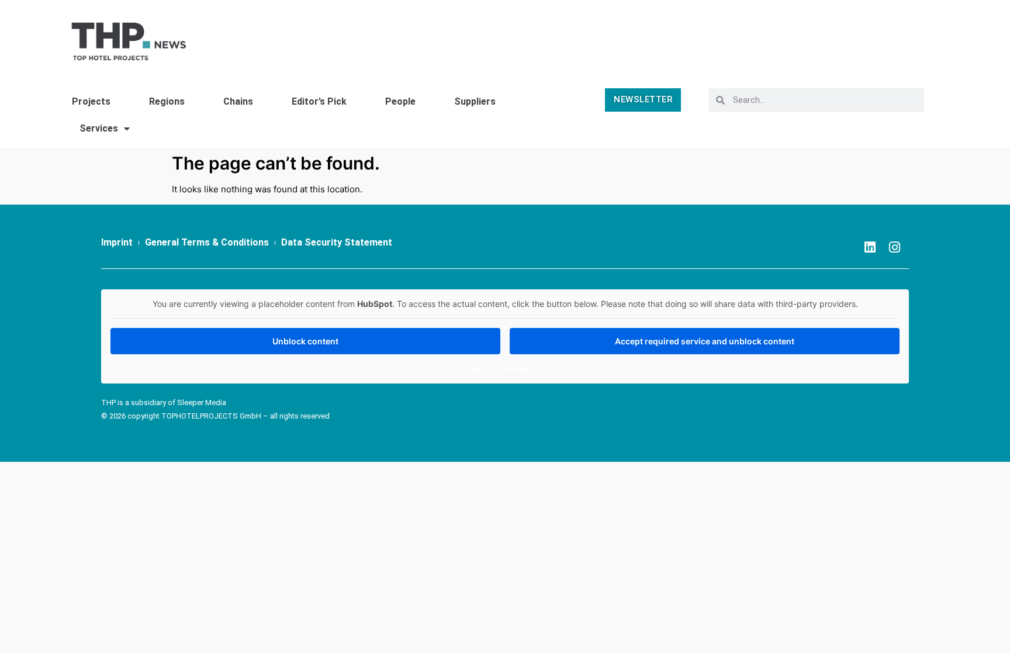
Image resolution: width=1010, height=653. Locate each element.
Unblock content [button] (305, 341)
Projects (91, 101)
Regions (167, 101)
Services (98, 128)
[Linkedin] (869, 247)
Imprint (117, 242)
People (400, 101)
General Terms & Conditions (207, 242)
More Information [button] (505, 369)
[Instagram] (894, 247)
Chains (238, 101)
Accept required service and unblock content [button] (704, 341)
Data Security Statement (336, 242)
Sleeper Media (201, 402)
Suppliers (475, 101)
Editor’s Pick (319, 101)
